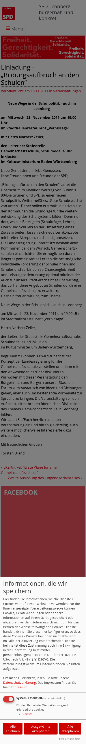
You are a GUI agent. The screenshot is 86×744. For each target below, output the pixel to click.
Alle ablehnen (13, 728)
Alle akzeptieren (70, 728)
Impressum (19, 687)
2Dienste (24, 714)
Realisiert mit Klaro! (70, 738)
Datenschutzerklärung (19, 682)
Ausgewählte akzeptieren (40, 728)
